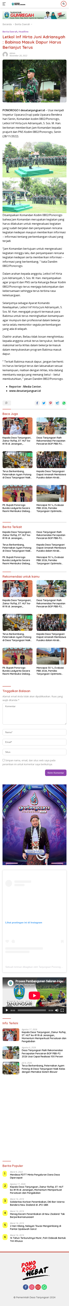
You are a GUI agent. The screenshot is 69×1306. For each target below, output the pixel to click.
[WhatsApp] (44, 1287)
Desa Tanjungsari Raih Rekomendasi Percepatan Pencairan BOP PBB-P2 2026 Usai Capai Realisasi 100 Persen (51, 440)
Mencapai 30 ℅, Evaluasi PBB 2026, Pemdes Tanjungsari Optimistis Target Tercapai (50, 508)
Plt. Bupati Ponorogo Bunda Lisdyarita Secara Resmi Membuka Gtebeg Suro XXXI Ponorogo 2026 (17, 508)
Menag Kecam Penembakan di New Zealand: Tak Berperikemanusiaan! (37, 1215)
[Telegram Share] (57, 403)
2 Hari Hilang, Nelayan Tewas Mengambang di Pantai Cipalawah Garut (35, 1227)
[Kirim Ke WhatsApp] (63, 403)
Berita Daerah (10, 31)
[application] (34, 995)
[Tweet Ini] (43, 403)
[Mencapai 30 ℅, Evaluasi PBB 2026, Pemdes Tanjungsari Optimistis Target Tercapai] (51, 493)
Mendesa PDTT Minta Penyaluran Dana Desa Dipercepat (35, 1176)
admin (12, 53)
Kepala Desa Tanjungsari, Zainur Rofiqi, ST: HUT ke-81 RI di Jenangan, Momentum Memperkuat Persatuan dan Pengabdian (17, 440)
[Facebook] (25, 1287)
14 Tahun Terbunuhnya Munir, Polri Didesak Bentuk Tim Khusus (38, 1239)
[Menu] (5, 4)
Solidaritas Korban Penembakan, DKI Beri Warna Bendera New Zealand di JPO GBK (37, 1203)
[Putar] (7, 1010)
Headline (23, 31)
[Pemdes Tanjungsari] (18, 4)
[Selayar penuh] (62, 1010)
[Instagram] (31, 1287)
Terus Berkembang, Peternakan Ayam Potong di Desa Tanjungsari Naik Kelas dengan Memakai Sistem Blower (17, 474)
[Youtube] (38, 1287)
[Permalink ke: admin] (5, 54)
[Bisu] (56, 1010)
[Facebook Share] (37, 403)
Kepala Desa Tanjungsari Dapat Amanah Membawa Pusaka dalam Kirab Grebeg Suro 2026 (51, 474)
